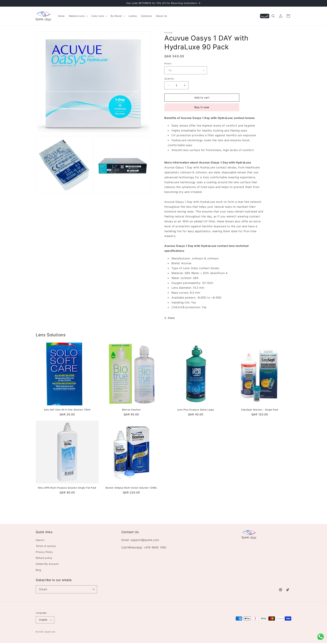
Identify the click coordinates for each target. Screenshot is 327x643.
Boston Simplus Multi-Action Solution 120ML (131, 487)
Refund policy (44, 557)
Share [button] (171, 317)
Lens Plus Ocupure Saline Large (195, 409)
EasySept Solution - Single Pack (259, 409)
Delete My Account (47, 563)
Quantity (169, 78)
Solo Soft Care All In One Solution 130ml (67, 409)
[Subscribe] (93, 589)
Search (40, 540)
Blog (38, 569)
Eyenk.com (50, 632)
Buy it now (201, 107)
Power (168, 63)
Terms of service (46, 546)
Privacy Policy (44, 551)
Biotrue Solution (131, 409)
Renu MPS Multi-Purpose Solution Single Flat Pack (67, 487)
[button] (78, 16)
